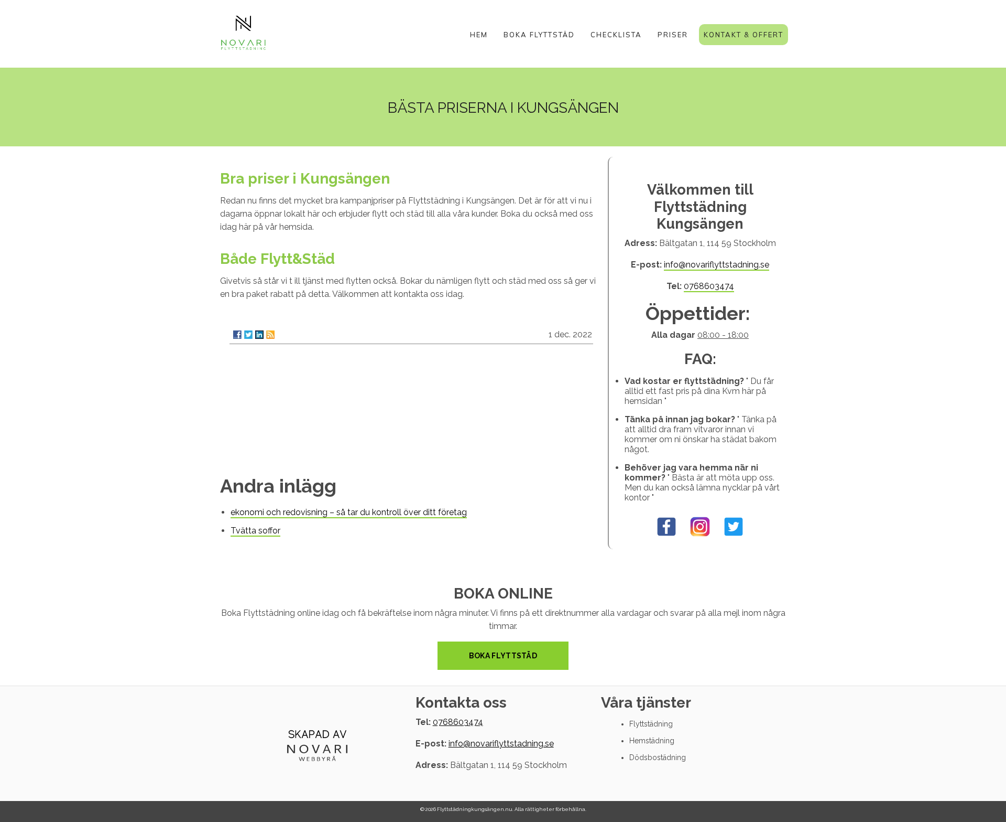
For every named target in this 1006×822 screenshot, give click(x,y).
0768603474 (709, 286)
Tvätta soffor (255, 531)
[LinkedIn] (259, 334)
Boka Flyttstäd (539, 34)
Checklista (616, 34)
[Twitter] (248, 334)
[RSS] (270, 334)
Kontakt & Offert (743, 34)
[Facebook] (237, 334)
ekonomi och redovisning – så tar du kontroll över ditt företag (349, 512)
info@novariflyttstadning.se (716, 265)
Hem (479, 34)
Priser (673, 34)
